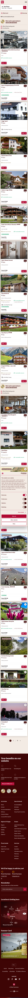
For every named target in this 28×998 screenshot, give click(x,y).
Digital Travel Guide (5, 849)
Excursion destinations (6, 809)
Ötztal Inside (4, 843)
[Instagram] (8, 979)
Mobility (2, 829)
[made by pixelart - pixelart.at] (14, 992)
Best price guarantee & (13, 21)
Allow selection (14, 520)
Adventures (16, 809)
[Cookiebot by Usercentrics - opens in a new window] (21, 473)
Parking (2, 832)
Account (3, 851)
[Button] (24, 889)
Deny (14, 523)
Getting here (3, 827)
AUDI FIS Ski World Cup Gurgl (20, 828)
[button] (9, 47)
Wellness (3, 811)
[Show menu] (26, 2)
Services (16, 843)
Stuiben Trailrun (17, 831)
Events (16, 821)
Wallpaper (16, 858)
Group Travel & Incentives (19, 811)
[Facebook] (12, 979)
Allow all (14, 516)
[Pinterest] (19, 979)
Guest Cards (3, 846)
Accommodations (18, 804)
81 (17, 740)
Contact (16, 846)
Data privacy (11, 968)
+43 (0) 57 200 (4, 876)
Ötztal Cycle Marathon (19, 835)
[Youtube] (16, 979)
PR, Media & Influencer (21, 971)
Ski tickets (16, 807)
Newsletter (16, 849)
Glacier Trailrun (17, 833)
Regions (2, 825)
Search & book (18, 801)
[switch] (25, 499)
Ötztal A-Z (3, 834)
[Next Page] (20, 740)
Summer (2, 807)
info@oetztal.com (15, 876)
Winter (2, 804)
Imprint (5, 968)
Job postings (12, 971)
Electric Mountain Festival (19, 838)
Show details (21, 512)
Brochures (16, 856)
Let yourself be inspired (6, 816)
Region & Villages (5, 821)
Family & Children (4, 814)
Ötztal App (16, 853)
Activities (4, 801)
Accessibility (5, 971)
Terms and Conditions (19, 968)
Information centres (18, 851)
